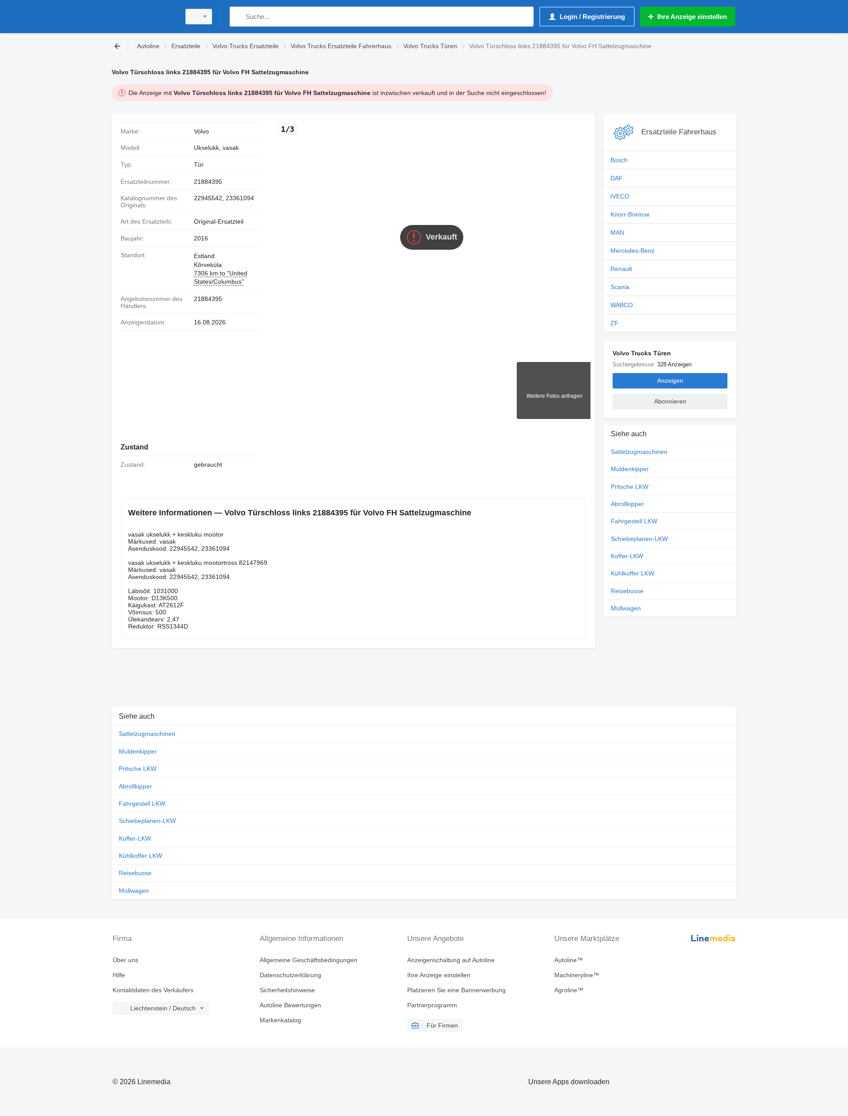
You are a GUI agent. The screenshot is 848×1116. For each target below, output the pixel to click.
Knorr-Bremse (630, 214)
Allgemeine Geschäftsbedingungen (308, 960)
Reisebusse (627, 590)
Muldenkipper (630, 468)
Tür (199, 164)
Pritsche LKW (629, 486)
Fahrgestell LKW (634, 521)
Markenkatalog (280, 1020)
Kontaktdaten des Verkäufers (153, 990)
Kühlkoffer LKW (632, 573)
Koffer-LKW (627, 556)
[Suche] (238, 16)
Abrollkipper (627, 503)
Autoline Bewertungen (290, 1005)
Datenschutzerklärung (290, 975)
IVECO (619, 196)
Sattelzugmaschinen (639, 451)
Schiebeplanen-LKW (639, 538)
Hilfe (119, 975)
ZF (614, 323)
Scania (619, 286)
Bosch (619, 160)
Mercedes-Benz (632, 250)
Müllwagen (626, 608)
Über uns (125, 960)
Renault (621, 268)
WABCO (621, 305)
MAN (617, 232)
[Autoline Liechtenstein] (143, 16)
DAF (616, 178)
